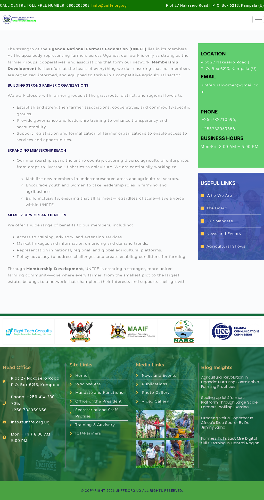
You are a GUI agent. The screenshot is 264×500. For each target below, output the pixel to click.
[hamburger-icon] (258, 19)
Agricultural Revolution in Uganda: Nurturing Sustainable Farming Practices (230, 381)
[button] (8, 331)
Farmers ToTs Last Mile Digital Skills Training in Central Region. (230, 441)
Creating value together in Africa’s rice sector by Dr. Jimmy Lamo (227, 422)
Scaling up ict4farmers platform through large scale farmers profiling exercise (229, 402)
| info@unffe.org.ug (108, 5)
